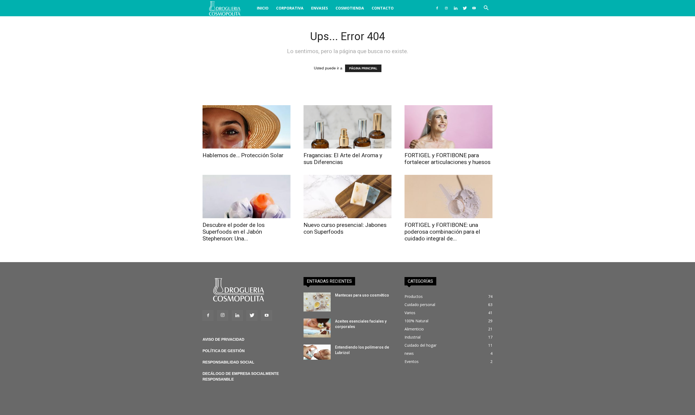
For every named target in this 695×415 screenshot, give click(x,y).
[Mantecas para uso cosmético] (317, 301)
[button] (485, 8)
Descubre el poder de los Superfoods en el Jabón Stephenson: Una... (234, 232)
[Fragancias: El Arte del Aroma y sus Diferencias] (347, 127)
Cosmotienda (350, 8)
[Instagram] (446, 8)
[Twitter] (465, 8)
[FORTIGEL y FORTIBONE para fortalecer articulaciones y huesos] (448, 127)
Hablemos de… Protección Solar (243, 155)
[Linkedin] (455, 8)
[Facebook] (437, 8)
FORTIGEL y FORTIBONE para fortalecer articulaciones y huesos (448, 158)
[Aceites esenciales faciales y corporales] (317, 328)
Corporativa (290, 8)
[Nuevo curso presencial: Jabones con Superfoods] (347, 196)
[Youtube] (474, 8)
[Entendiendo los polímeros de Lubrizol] (317, 352)
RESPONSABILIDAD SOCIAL (228, 362)
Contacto (383, 8)
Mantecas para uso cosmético (362, 295)
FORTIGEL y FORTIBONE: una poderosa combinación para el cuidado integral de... (442, 232)
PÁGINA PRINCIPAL (363, 68)
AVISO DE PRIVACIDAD (223, 339)
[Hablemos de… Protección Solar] (246, 127)
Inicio (262, 8)
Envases (319, 8)
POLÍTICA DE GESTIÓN (224, 351)
